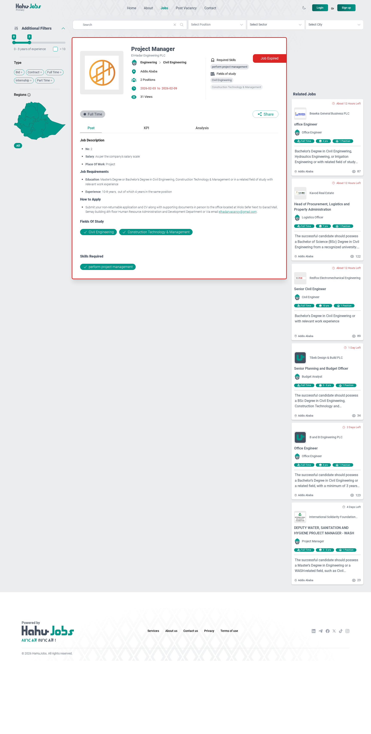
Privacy (209, 631)
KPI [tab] (146, 128)
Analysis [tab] (202, 128)
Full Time (53, 72)
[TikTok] (340, 631)
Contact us (190, 631)
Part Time (43, 80)
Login (320, 7)
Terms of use (229, 631)
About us (171, 631)
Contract (34, 72)
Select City (315, 24)
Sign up (346, 7)
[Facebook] (328, 631)
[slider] (13, 42)
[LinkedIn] (314, 631)
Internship (22, 80)
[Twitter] (334, 631)
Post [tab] (91, 128)
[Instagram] (347, 631)
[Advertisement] (39, 185)
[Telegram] (320, 631)
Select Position (201, 24)
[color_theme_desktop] (304, 8)
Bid (18, 72)
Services (153, 631)
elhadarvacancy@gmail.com (238, 212)
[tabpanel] (179, 204)
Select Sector (258, 24)
